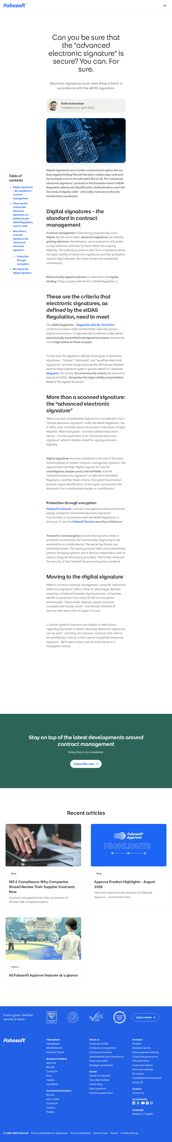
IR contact (138, 1073)
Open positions (97, 1088)
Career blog (96, 1084)
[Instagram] (151, 1103)
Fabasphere (53, 1043)
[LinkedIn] (133, 1103)
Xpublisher (52, 1084)
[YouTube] (143, 1103)
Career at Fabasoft (100, 1075)
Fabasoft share (140, 1060)
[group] (43, 866)
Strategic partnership (101, 1065)
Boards (50, 1067)
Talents (50, 1080)
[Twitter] (138, 1103)
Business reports (141, 1047)
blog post (52, 373)
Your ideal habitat (99, 1080)
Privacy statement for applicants (49, 1133)
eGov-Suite (52, 1099)
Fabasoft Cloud (55, 1052)
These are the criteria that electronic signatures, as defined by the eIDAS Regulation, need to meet (23, 215)
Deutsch (136, 1113)
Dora (49, 1075)
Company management (102, 1047)
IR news (136, 1043)
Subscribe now (84, 764)
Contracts (51, 1071)
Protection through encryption (23, 260)
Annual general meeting (145, 1052)
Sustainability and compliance (106, 1056)
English (149, 1113)
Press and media (98, 1060)
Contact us (138, 1092)
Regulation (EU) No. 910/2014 (96, 325)
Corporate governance (145, 1056)
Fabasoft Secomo (84, 521)
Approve (51, 1062)
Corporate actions (142, 1065)
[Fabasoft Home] (16, 5)
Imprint (114, 1133)
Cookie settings (129, 1133)
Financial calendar (142, 1069)
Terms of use (100, 1133)
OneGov (51, 1107)
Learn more (144, 1017)
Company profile (98, 1043)
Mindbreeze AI (54, 1047)
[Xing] (147, 1103)
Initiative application (101, 1092)
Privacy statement (80, 1133)
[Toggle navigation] (165, 5)
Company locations (100, 1052)
